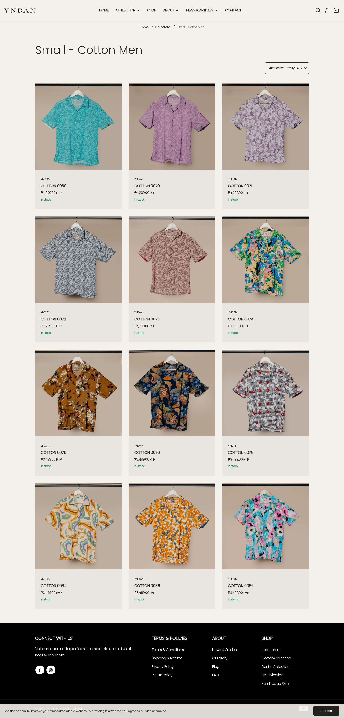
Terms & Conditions (168, 649)
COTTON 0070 (147, 186)
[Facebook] (39, 670)
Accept (326, 710)
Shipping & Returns (167, 658)
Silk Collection (272, 675)
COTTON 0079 (240, 452)
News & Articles (224, 649)
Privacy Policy (163, 666)
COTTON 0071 (240, 186)
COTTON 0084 (53, 585)
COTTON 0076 (147, 452)
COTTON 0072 (53, 319)
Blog (216, 666)
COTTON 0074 (240, 319)
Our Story (219, 658)
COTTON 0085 (147, 585)
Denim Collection (275, 666)
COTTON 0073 (147, 319)
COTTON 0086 (241, 585)
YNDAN (45, 179)
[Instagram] (50, 670)
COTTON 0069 (53, 186)
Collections (162, 27)
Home (144, 27)
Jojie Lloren (270, 649)
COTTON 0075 (53, 452)
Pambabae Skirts (275, 683)
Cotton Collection (276, 658)
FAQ (215, 675)
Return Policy (162, 675)
